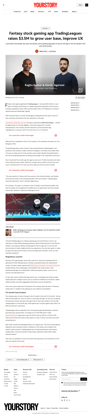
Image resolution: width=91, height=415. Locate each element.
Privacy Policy (54, 408)
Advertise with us (32, 355)
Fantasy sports (37, 359)
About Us (43, 408)
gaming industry (11, 315)
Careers (48, 408)
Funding (45, 28)
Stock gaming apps (22, 359)
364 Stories (52, 51)
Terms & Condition (63, 408)
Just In (9, 359)
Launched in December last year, (16, 123)
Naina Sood (43, 51)
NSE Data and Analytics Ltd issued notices (44, 265)
